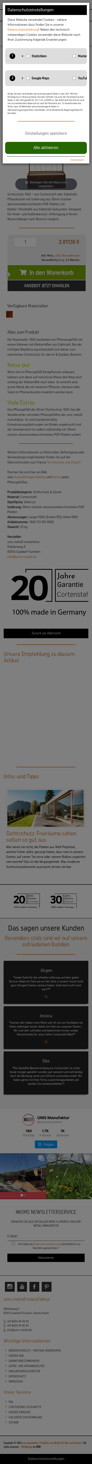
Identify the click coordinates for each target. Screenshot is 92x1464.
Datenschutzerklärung (23, 29)
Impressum (77, 159)
